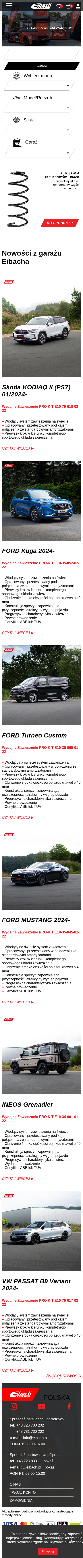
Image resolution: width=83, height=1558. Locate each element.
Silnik (29, 119)
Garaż (31, 142)
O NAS (15, 1484)
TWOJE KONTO (23, 1492)
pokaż (49, 1461)
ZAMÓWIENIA (21, 1500)
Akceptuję (47, 1551)
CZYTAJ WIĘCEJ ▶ (17, 448)
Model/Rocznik (38, 97)
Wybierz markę (38, 75)
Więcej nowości (63, 1376)
